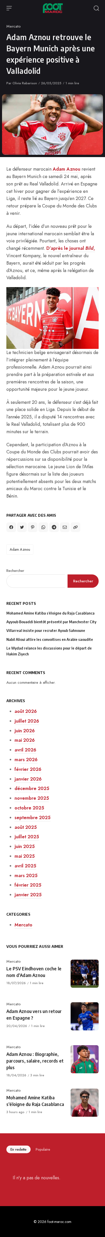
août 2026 (26, 711)
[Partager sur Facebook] (11, 527)
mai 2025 (25, 856)
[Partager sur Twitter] (22, 527)
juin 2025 (25, 846)
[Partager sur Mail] (65, 527)
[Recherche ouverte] (96, 8)
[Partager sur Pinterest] (32, 527)
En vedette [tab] (18, 1149)
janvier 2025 (28, 894)
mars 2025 (26, 875)
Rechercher (15, 570)
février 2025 (28, 885)
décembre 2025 (32, 788)
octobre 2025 (29, 808)
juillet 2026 (27, 721)
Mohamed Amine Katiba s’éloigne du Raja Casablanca (50, 613)
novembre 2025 (32, 798)
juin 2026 (25, 730)
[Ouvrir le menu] (9, 8)
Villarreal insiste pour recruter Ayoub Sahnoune (45, 630)
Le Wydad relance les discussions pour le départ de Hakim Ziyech (49, 651)
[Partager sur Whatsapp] (43, 527)
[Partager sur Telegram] (54, 527)
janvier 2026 (28, 779)
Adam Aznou (66, 169)
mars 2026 (26, 759)
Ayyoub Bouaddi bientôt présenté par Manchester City (51, 622)
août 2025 (26, 827)
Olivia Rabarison (24, 83)
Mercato (13, 26)
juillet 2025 (27, 836)
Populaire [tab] (43, 1149)
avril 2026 (25, 750)
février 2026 (28, 769)
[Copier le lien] (75, 527)
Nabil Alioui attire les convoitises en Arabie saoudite (49, 639)
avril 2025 (25, 866)
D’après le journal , (70, 248)
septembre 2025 (32, 817)
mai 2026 (25, 740)
